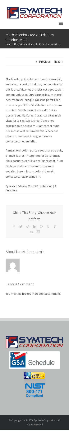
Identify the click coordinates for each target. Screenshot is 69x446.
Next (57, 61)
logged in (28, 293)
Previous (44, 61)
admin (12, 186)
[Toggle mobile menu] (61, 23)
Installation (46, 186)
